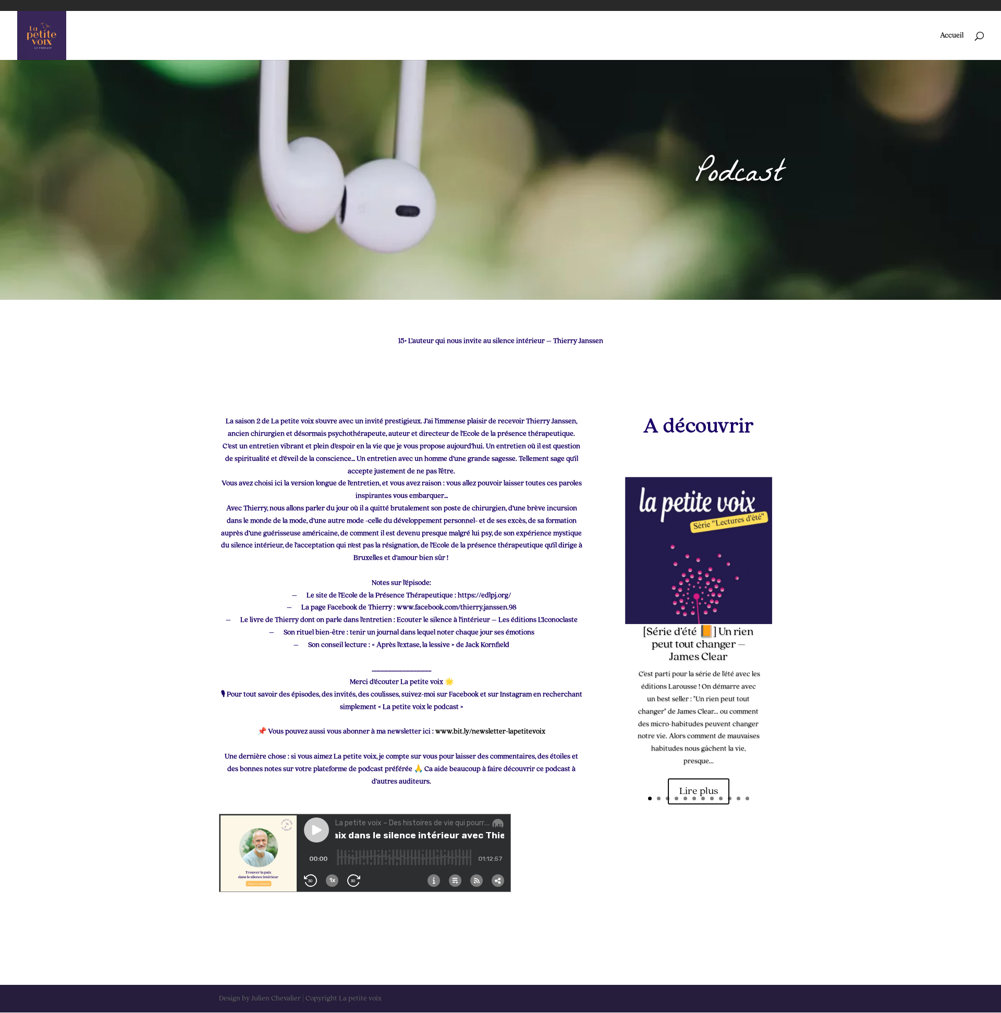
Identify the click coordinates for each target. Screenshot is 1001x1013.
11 (738, 798)
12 (747, 798)
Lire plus (698, 791)
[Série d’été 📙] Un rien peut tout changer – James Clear (698, 644)
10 (729, 798)
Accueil (951, 35)
